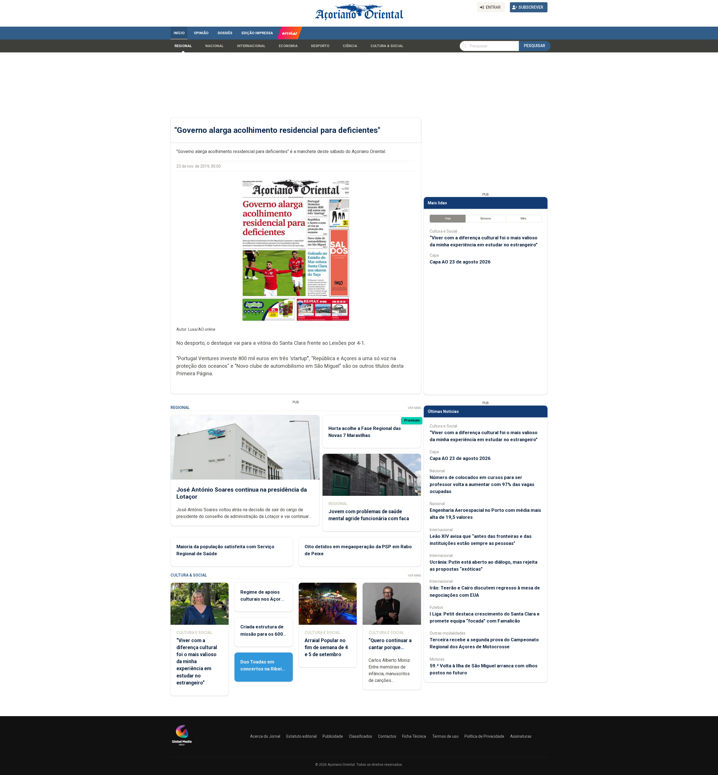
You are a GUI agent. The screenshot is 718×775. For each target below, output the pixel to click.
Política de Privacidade (484, 736)
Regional (183, 46)
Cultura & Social (386, 46)
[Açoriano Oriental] (182, 746)
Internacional (251, 46)
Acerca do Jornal (265, 736)
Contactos (387, 736)
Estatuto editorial (301, 736)
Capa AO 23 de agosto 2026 (460, 262)
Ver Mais (414, 408)
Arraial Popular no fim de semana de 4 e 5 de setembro (326, 647)
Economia (288, 46)
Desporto (320, 46)
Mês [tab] (523, 218)
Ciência (350, 46)
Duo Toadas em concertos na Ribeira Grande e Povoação (263, 669)
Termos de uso (445, 736)
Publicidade (333, 736)
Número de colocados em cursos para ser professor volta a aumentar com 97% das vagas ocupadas (482, 484)
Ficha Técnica (414, 736)
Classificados (360, 736)
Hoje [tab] (448, 218)
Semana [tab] (485, 218)
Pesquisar (534, 45)
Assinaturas (520, 736)
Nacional (214, 46)
